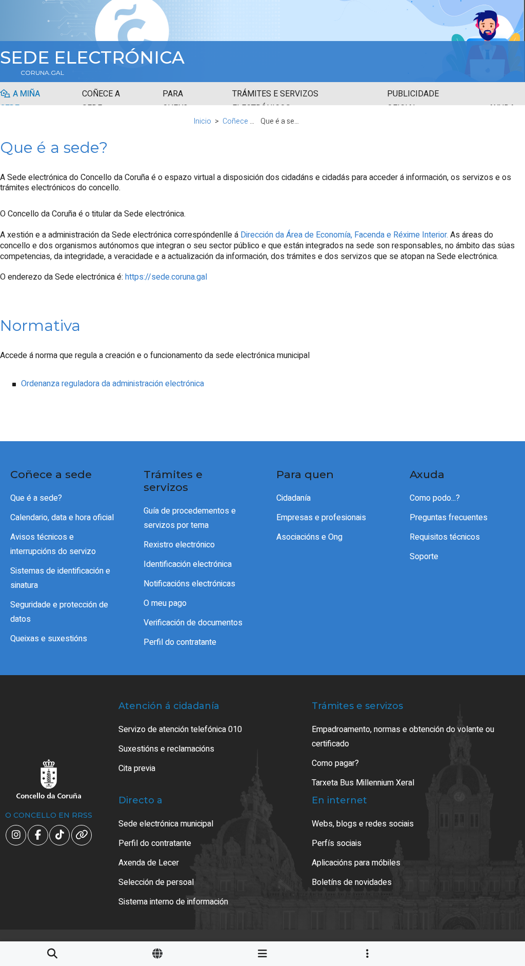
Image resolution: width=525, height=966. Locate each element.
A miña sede (20, 101)
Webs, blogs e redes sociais (363, 824)
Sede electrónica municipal (165, 824)
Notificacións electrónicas (189, 584)
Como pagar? (335, 763)
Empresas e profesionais (321, 517)
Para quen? (175, 101)
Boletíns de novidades (352, 882)
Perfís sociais (336, 843)
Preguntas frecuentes (449, 517)
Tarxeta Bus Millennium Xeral (363, 783)
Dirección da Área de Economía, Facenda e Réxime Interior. (344, 235)
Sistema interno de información (173, 902)
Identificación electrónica (188, 564)
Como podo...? (435, 498)
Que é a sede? (36, 498)
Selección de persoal (156, 882)
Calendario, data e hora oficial (62, 517)
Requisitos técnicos (445, 537)
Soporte (424, 556)
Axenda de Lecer (148, 863)
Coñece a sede (101, 101)
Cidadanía (293, 498)
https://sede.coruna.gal (166, 277)
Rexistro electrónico (179, 545)
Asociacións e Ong (309, 537)
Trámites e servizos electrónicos (275, 101)
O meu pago (165, 603)
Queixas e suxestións (48, 639)
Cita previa (136, 768)
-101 (484, 901)
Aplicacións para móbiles (356, 863)
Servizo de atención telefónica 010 (180, 729)
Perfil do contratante (180, 642)
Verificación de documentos (193, 623)
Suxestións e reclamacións (166, 749)
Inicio (202, 121)
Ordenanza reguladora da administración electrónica (112, 384)
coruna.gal (42, 72)
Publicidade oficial (413, 101)
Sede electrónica (92, 57)
